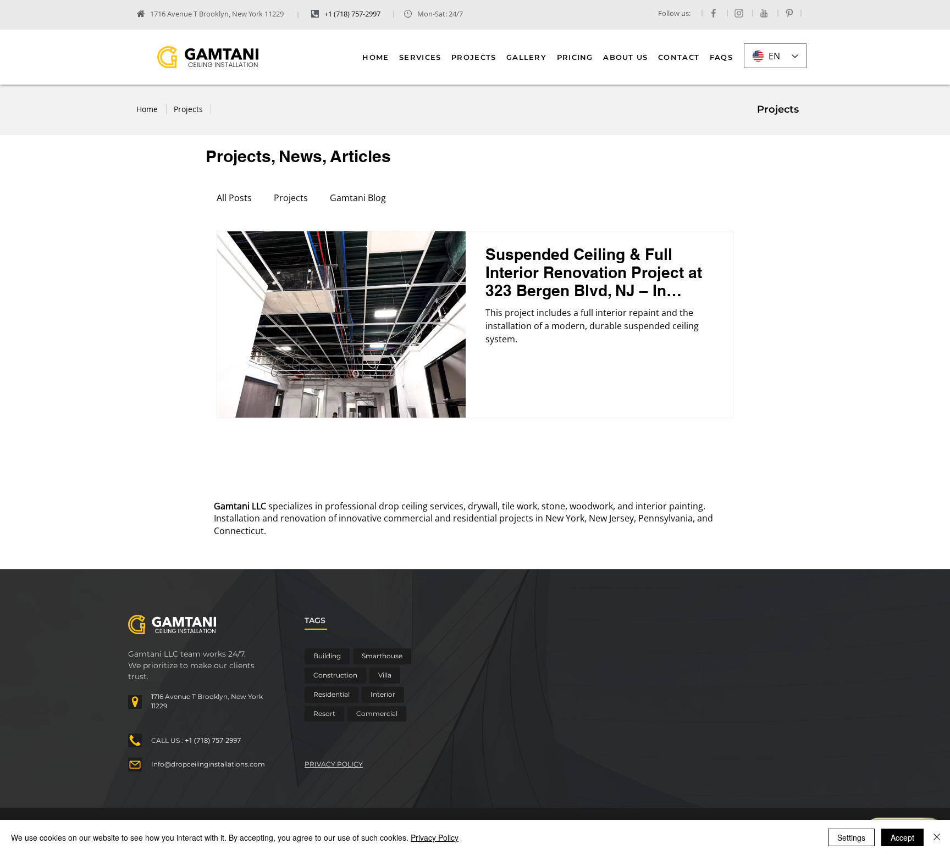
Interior (383, 694)
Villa (384, 675)
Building (327, 656)
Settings (851, 837)
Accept (902, 837)
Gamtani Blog (358, 198)
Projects (291, 198)
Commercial (376, 713)
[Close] (936, 837)
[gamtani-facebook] (713, 13)
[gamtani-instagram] (738, 13)
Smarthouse (382, 656)
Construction (335, 675)
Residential (331, 694)
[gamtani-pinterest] (789, 13)
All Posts (234, 198)
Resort (324, 713)
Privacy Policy (435, 837)
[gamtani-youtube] (764, 13)
